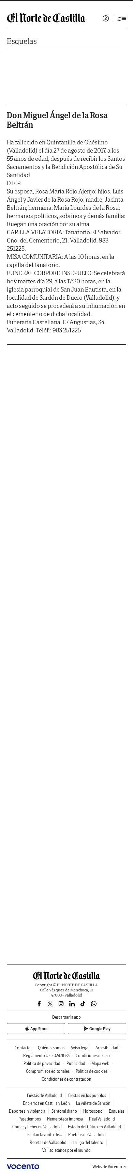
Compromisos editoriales (48, 1071)
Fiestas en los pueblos (87, 1095)
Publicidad (75, 1063)
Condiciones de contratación (66, 1079)
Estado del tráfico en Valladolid (94, 1126)
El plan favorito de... (44, 1134)
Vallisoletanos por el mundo (66, 1150)
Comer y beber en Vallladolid (37, 1126)
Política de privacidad (42, 1063)
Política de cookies (91, 1071)
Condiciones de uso (93, 1055)
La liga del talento (88, 1142)
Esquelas (22, 41)
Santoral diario (64, 1111)
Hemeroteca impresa (65, 1119)
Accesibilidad (106, 1047)
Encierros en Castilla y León (46, 1103)
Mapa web (100, 1063)
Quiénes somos (51, 1047)
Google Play (99, 1028)
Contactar (23, 1047)
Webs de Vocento (107, 1166)
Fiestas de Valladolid (44, 1095)
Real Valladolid (102, 1119)
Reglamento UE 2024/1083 (46, 1055)
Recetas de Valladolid (48, 1142)
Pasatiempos (29, 1119)
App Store (38, 1028)
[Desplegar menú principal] (121, 18)
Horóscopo (93, 1111)
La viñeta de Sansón (93, 1103)
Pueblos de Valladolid (87, 1134)
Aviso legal (80, 1047)
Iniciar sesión (106, 18)
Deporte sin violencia (27, 1111)
